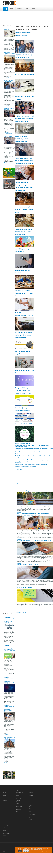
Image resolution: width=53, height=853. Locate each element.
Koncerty (18, 797)
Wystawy (18, 804)
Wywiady (31, 792)
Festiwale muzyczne (20, 792)
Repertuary (18, 808)
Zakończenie (19, 469)
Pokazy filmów (19, 806)
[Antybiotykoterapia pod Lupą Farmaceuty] (24, 380)
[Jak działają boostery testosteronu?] (24, 260)
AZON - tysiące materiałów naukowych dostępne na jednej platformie (23, 335)
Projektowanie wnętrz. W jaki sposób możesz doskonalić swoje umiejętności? (24, 118)
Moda (30, 816)
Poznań (4, 795)
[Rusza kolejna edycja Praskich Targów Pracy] (24, 417)
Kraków (4, 794)
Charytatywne (32, 814)
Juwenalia (18, 800)
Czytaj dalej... (19, 512)
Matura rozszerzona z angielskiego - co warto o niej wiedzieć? (24, 96)
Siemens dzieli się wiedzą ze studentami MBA (25, 466)
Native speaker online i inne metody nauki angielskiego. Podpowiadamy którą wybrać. (24, 160)
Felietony (31, 797)
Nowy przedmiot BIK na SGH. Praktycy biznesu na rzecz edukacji (9, 737)
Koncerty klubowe (19, 798)
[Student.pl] (9, 3)
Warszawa (5, 800)
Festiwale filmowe (19, 794)
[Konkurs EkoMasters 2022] (24, 433)
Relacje (30, 794)
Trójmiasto (5, 798)
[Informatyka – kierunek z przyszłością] (24, 362)
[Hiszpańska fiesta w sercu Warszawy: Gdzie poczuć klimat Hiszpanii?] (24, 241)
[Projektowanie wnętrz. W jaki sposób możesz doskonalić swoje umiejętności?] (24, 128)
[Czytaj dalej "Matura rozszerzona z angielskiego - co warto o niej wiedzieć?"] (9, 113)
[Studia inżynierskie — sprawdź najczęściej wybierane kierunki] (24, 149)
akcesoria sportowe (8, 174)
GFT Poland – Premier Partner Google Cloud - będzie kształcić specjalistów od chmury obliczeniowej (9, 681)
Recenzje (31, 795)
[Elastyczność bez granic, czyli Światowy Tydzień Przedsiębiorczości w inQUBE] (24, 400)
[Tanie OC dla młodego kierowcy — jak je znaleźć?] (24, 323)
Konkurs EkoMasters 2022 (23, 424)
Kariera (27, 8)
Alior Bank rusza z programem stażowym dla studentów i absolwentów (31, 464)
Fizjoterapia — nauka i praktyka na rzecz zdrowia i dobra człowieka (24, 293)
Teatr (30, 808)
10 (17, 483)
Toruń (4, 797)
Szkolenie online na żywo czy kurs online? (24, 453)
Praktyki (4, 830)
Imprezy (17, 795)
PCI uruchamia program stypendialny (23, 459)
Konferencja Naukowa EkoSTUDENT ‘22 (24, 443)
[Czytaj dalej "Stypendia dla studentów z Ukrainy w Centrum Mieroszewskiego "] (9, 85)
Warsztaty (18, 801)
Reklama (4, 832)
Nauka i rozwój (32, 813)
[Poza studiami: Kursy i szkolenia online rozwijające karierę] (24, 220)
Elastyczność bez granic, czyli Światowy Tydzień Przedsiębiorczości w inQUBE (24, 390)
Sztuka (30, 811)
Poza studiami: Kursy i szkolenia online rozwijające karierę (24, 209)
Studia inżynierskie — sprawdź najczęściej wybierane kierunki (22, 138)
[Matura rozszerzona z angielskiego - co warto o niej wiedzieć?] (24, 107)
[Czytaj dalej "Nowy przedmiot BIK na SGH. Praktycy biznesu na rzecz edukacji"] (9, 743)
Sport (30, 817)
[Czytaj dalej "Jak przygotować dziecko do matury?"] (9, 33)
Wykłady (17, 803)
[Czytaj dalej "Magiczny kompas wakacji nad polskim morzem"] (9, 59)
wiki (17, 811)
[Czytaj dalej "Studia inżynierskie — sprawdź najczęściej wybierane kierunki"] (9, 140)
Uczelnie (11, 8)
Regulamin (5, 828)
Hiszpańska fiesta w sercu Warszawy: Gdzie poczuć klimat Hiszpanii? (23, 231)
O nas (4, 827)
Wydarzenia (18, 809)
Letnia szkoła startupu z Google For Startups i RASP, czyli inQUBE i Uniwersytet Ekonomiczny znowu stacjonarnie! (9, 649)
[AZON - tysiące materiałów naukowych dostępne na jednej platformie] (24, 344)
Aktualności (19, 8)
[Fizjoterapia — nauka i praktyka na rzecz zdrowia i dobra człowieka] (24, 304)
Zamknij (20, 851)
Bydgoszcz (5, 792)
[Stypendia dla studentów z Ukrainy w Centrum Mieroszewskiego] (24, 46)
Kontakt (33, 8)
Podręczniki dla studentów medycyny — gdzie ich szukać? (28, 451)
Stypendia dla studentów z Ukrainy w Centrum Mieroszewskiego (23, 35)
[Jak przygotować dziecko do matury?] (24, 85)
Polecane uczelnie (6, 833)
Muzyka (30, 805)
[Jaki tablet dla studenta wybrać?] (24, 281)
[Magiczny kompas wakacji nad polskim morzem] (24, 65)
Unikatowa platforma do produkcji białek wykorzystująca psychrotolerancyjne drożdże (9, 709)
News (30, 819)
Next (17, 485)
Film (30, 806)
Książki (30, 809)
